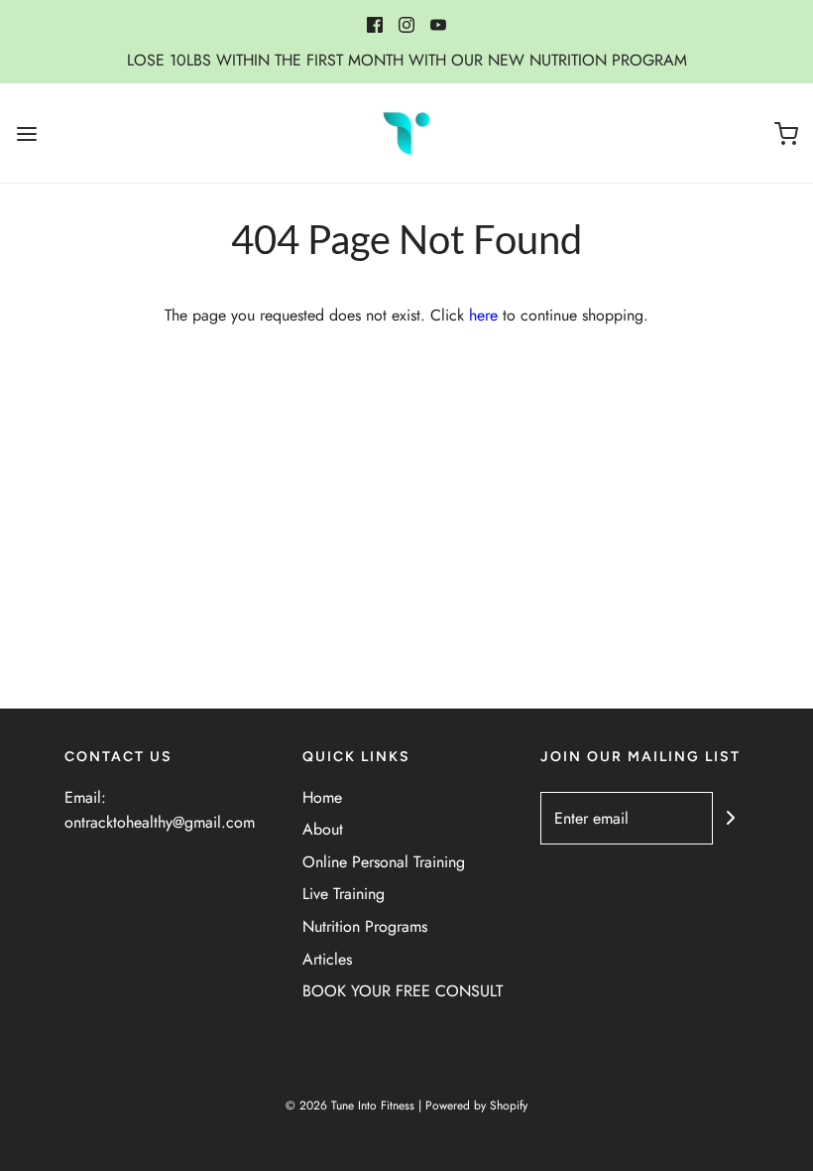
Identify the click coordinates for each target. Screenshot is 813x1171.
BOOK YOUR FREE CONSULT (402, 990)
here (483, 315)
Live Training (343, 893)
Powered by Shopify (476, 1105)
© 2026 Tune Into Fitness (350, 1105)
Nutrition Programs (364, 926)
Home (322, 797)
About (322, 829)
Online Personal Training (383, 861)
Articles (327, 959)
